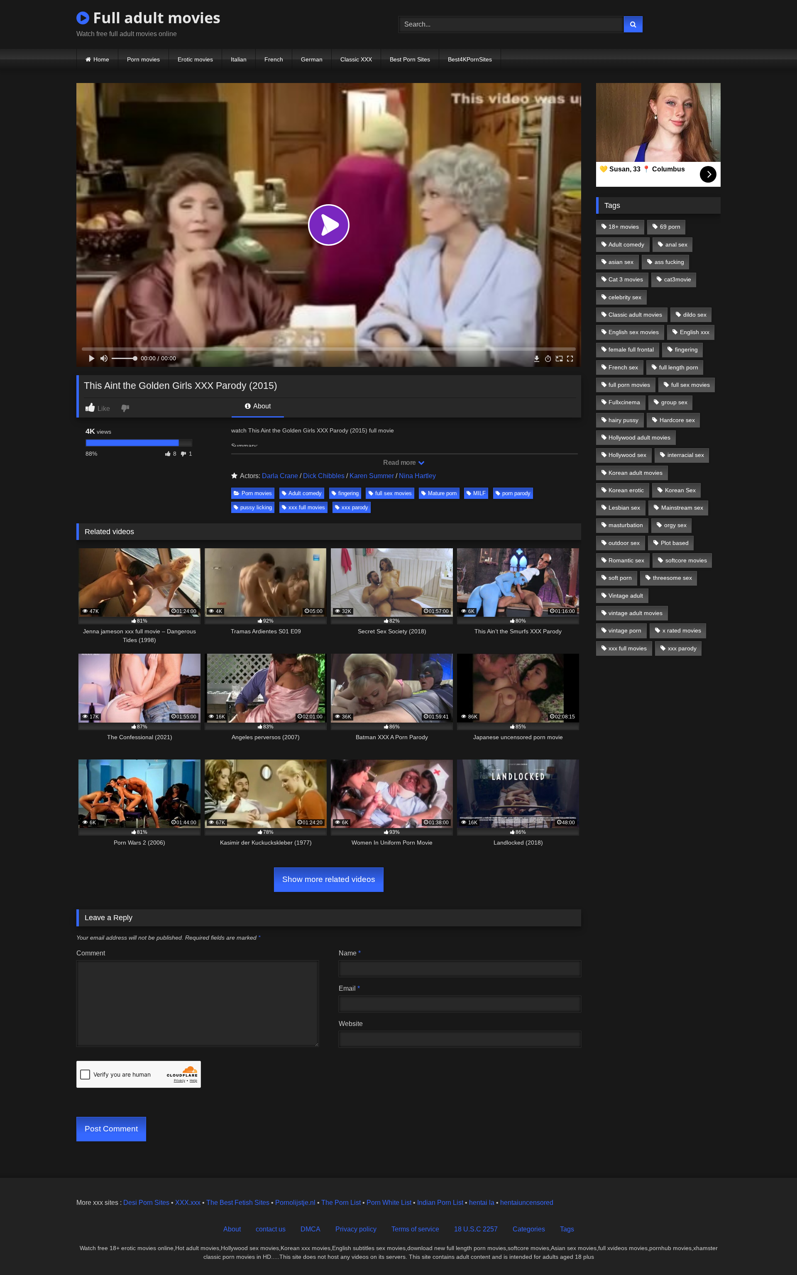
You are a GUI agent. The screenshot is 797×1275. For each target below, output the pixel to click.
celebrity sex (625, 297)
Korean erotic (626, 490)
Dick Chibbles (324, 475)
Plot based (675, 543)
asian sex (621, 262)
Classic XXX (356, 59)
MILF (479, 493)
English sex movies (634, 332)
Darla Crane (280, 475)
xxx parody (355, 507)
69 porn (670, 226)
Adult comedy (305, 493)
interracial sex (685, 455)
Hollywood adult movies (639, 437)
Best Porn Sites (410, 59)
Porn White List (389, 1202)
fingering (348, 493)
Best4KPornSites (470, 59)
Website (351, 1023)
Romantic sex (626, 560)
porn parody (516, 493)
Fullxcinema (624, 402)
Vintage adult (626, 595)
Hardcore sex (677, 420)
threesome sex (672, 577)
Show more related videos (328, 879)
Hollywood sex (627, 455)
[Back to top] (771, 1250)
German (312, 59)
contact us (271, 1229)
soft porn (620, 577)
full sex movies (393, 493)
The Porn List (341, 1202)
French (273, 59)
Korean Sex (680, 490)
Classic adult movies (635, 314)
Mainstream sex (682, 507)
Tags (567, 1229)
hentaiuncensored (526, 1202)
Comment (90, 953)
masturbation (626, 525)
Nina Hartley (417, 475)
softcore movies (686, 560)
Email (349, 988)
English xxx (694, 332)
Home (101, 59)
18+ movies (624, 226)
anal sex (676, 244)
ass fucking (669, 262)
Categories (529, 1229)
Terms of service (415, 1229)
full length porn (678, 367)
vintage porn (625, 630)
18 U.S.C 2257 (476, 1229)
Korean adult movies (636, 472)
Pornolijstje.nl (295, 1202)
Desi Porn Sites (146, 1202)
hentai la (481, 1202)
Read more (400, 462)
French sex (623, 367)
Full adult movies (154, 17)
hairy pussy (623, 420)
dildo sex (695, 314)
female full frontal (631, 349)
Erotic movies (195, 59)
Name (350, 953)
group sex (674, 402)
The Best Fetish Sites (237, 1202)
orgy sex (675, 525)
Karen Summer (372, 475)
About (261, 406)
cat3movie (677, 279)
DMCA (310, 1229)
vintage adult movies (636, 613)
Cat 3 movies (626, 279)
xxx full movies (306, 507)
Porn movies (143, 59)
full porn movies (629, 384)
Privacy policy (355, 1229)
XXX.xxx (187, 1202)
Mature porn (442, 493)
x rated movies (682, 630)
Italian (239, 59)
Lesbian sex (624, 507)
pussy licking (256, 507)
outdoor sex (624, 543)
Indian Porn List (440, 1202)
